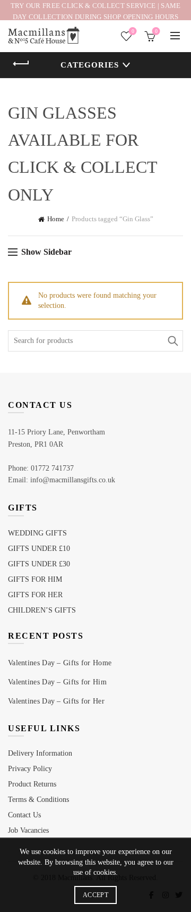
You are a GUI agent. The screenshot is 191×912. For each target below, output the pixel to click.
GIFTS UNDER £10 (39, 549)
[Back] (21, 63)
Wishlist (133, 31)
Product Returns (32, 784)
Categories (89, 65)
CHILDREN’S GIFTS (42, 610)
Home (55, 219)
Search (172, 341)
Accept (95, 895)
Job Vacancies (28, 830)
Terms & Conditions (38, 800)
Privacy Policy (30, 769)
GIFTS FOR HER (35, 595)
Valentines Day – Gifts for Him (57, 682)
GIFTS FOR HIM (35, 579)
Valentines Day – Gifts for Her (56, 701)
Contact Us (24, 815)
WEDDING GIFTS (37, 533)
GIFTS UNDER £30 (39, 564)
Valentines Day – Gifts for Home (59, 663)
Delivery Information (40, 753)
